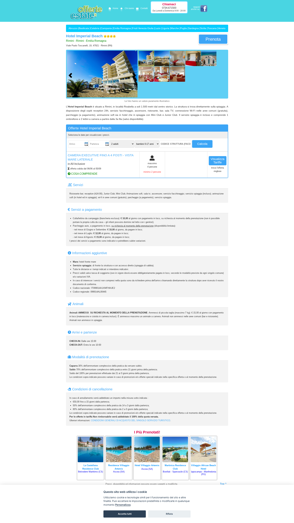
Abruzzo (73, 28)
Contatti (144, 8)
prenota (213, 39)
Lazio (158, 28)
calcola (202, 144)
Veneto (221, 28)
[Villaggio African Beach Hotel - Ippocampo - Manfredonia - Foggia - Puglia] (203, 437)
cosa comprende (83, 173)
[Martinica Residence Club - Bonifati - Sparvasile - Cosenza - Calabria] (175, 437)
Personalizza (122, 504)
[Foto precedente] (71, 74)
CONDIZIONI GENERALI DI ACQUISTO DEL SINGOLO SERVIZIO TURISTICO (130, 420)
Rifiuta (169, 513)
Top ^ (223, 483)
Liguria (165, 28)
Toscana (212, 28)
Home (115, 8)
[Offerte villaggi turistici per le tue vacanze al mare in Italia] (86, 21)
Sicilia (203, 28)
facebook (203, 8)
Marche (175, 28)
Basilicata (84, 28)
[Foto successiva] (134, 74)
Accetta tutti (125, 513)
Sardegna (193, 28)
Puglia (183, 28)
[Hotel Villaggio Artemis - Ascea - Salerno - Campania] (147, 437)
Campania (106, 28)
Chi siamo (129, 8)
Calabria (94, 28)
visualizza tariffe (217, 160)
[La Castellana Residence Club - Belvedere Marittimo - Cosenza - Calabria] (90, 437)
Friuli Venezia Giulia (142, 28)
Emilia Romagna (122, 28)
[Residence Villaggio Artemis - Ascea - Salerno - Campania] (119, 437)
